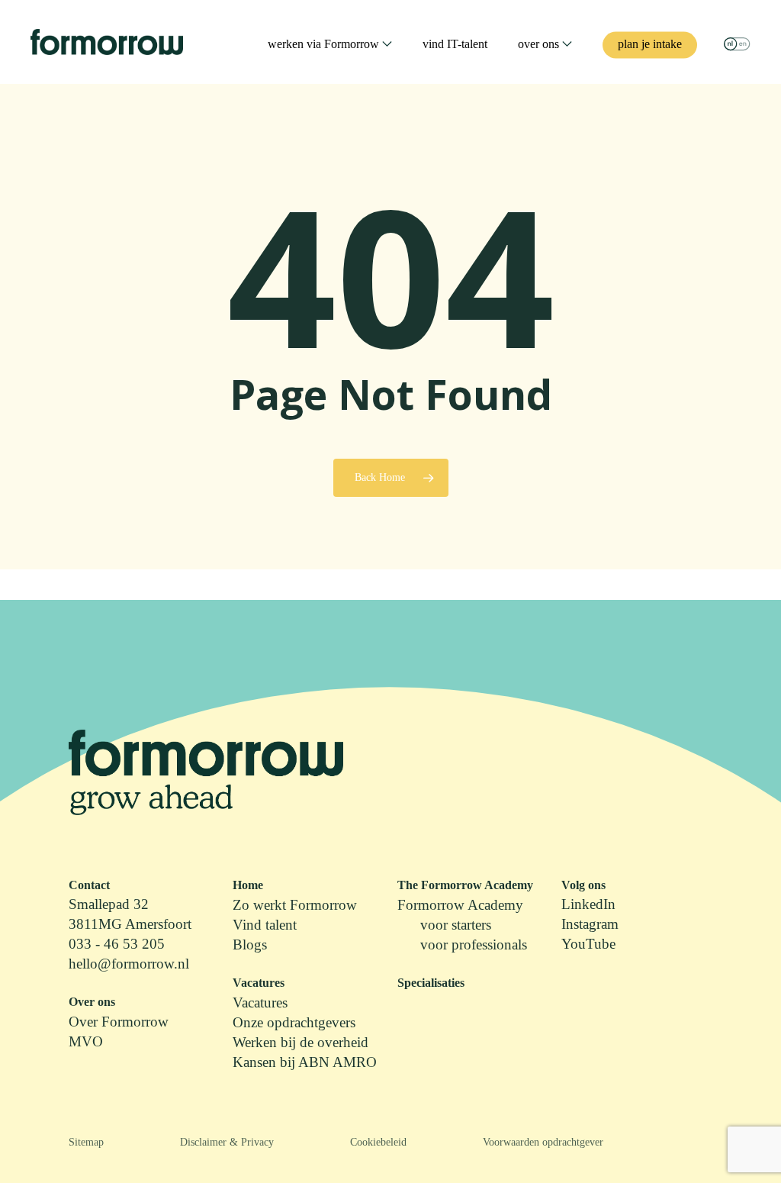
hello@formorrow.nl (129, 964)
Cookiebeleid (378, 1142)
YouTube (588, 944)
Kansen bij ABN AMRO (305, 1062)
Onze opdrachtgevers (294, 1022)
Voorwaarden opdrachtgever (543, 1142)
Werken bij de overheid (300, 1042)
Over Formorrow (119, 1022)
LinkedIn (588, 904)
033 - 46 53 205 (117, 944)
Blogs (250, 944)
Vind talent (265, 925)
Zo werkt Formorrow (295, 905)
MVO (86, 1041)
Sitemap (86, 1142)
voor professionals (473, 944)
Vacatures (260, 1002)
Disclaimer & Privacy (227, 1142)
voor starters (455, 925)
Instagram (590, 924)
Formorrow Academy (460, 905)
